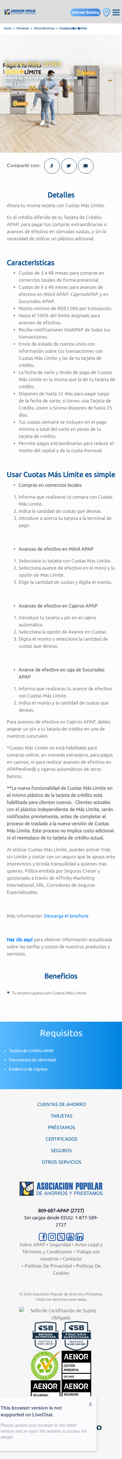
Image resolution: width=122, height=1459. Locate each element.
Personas (23, 28)
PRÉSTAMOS (61, 1127)
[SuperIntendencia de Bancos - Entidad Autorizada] (45, 1335)
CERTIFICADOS (62, 1139)
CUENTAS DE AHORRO (61, 1104)
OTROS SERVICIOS (61, 1162)
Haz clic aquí (20, 939)
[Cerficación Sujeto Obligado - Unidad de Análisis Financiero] (61, 1313)
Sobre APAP (32, 1244)
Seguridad (60, 1244)
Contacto (72, 1258)
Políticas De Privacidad (48, 1265)
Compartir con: (24, 165)
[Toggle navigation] (116, 12)
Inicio (8, 28)
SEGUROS (61, 1150)
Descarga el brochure (66, 915)
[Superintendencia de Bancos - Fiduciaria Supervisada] (76, 1335)
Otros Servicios (44, 28)
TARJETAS (62, 1115)
